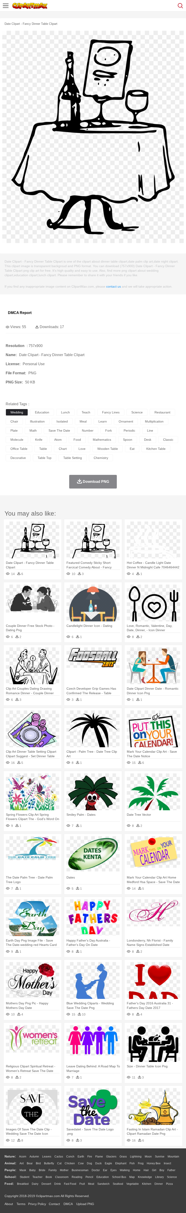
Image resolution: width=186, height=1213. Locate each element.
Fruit (82, 1183)
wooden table (107, 449)
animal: (10, 1163)
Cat (59, 1163)
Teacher (37, 1177)
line (150, 430)
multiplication (154, 421)
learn (102, 421)
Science (172, 1177)
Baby (32, 1170)
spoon (127, 439)
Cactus (58, 1156)
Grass (123, 1156)
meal (83, 421)
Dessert (46, 1183)
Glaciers (111, 1156)
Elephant (120, 1163)
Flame (99, 1156)
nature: (10, 1156)
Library (159, 1177)
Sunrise (159, 1156)
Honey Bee (154, 1163)
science (137, 412)
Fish (132, 1163)
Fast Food (70, 1183)
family (53, 1170)
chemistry (101, 458)
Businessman (80, 1170)
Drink (57, 1183)
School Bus (119, 1177)
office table (18, 449)
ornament (126, 421)
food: (9, 1183)
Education (102, 1177)
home (136, 1170)
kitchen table (156, 449)
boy (161, 1170)
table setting (72, 458)
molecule (16, 439)
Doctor (96, 1170)
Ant (22, 1163)
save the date (59, 430)
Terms (21, 1204)
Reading (77, 1177)
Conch (70, 1156)
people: (10, 1170)
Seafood (118, 1183)
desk (147, 439)
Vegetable (132, 1183)
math (33, 430)
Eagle (108, 1163)
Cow (81, 1163)
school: (11, 1177)
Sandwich (103, 1183)
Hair (146, 1170)
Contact (54, 1204)
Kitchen (146, 1183)
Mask (23, 1170)
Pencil (89, 1177)
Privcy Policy (37, 1204)
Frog (141, 1163)
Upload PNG (85, 1204)
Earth (81, 1156)
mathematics (102, 439)
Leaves (46, 1156)
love (82, 449)
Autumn (34, 1156)
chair (14, 421)
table (43, 449)
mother (64, 1170)
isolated (62, 421)
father (171, 1170)
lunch (65, 412)
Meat (91, 1183)
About (9, 1204)
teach (86, 412)
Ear (105, 1170)
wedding (16, 412)
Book (49, 1177)
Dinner (158, 1183)
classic (168, 439)
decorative (18, 458)
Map (132, 1177)
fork (108, 430)
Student (24, 1177)
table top (44, 458)
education (42, 412)
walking (125, 1170)
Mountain (173, 1156)
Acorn (22, 1156)
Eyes (113, 1170)
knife (38, 439)
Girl (154, 1170)
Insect (167, 1163)
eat (132, 449)
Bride (42, 1170)
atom (58, 439)
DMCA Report (20, 313)
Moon (148, 1156)
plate (14, 430)
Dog (89, 1163)
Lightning (136, 1156)
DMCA (68, 1204)
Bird (38, 1163)
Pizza (169, 1183)
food (77, 439)
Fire (89, 1156)
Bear (30, 1163)
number (87, 430)
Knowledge (145, 1177)
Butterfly (49, 1163)
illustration (37, 421)
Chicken (70, 1163)
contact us (113, 286)
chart (63, 449)
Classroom (62, 1177)
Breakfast (23, 1183)
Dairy (35, 1183)
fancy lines (111, 412)
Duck (98, 1163)
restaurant (162, 412)
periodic (129, 430)
